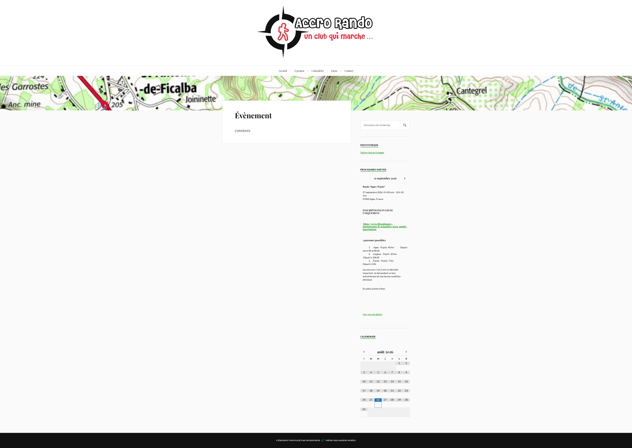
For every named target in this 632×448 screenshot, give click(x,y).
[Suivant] (405, 179)
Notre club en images (372, 152)
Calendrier (318, 70)
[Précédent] (365, 179)
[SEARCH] (405, 125)
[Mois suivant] (406, 352)
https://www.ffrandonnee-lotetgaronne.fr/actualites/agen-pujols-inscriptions (385, 226)
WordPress (313, 440)
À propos (299, 70)
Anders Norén (347, 440)
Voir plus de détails (372, 314)
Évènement (253, 115)
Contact (348, 70)
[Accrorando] (316, 55)
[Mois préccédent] (364, 352)
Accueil (283, 70)
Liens (334, 70)
